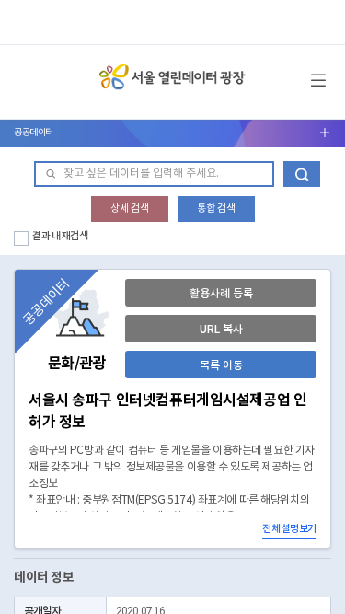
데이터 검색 (301, 174)
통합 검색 (216, 208)
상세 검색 (129, 208)
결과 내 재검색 (60, 236)
